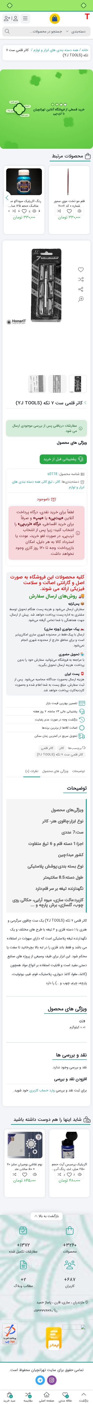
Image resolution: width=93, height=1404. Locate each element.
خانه (85, 50)
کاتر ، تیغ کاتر (51, 481)
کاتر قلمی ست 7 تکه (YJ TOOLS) (60, 754)
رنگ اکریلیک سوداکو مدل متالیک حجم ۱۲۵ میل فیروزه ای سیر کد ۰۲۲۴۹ (24, 204)
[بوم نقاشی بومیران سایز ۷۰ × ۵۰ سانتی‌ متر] (24, 1145)
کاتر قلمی (47, 748)
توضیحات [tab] (78, 771)
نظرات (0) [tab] (31, 771)
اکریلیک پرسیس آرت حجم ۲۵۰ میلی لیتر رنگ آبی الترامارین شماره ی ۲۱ (69, 1167)
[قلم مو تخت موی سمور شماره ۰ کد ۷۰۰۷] (69, 181)
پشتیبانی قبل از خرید (60, 459)
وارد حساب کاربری (42, 1090)
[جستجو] (7, 31)
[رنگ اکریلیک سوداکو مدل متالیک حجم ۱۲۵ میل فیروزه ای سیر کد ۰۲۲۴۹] (24, 181)
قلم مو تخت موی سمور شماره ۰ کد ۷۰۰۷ (69, 204)
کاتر (61, 748)
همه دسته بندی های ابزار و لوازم (55, 50)
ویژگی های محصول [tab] (55, 771)
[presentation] (7, 198)
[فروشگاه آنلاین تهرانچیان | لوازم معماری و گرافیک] (70, 18)
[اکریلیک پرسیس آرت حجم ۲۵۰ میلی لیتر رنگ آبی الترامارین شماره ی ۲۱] (69, 1145)
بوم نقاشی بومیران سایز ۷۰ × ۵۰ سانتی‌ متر (24, 1167)
